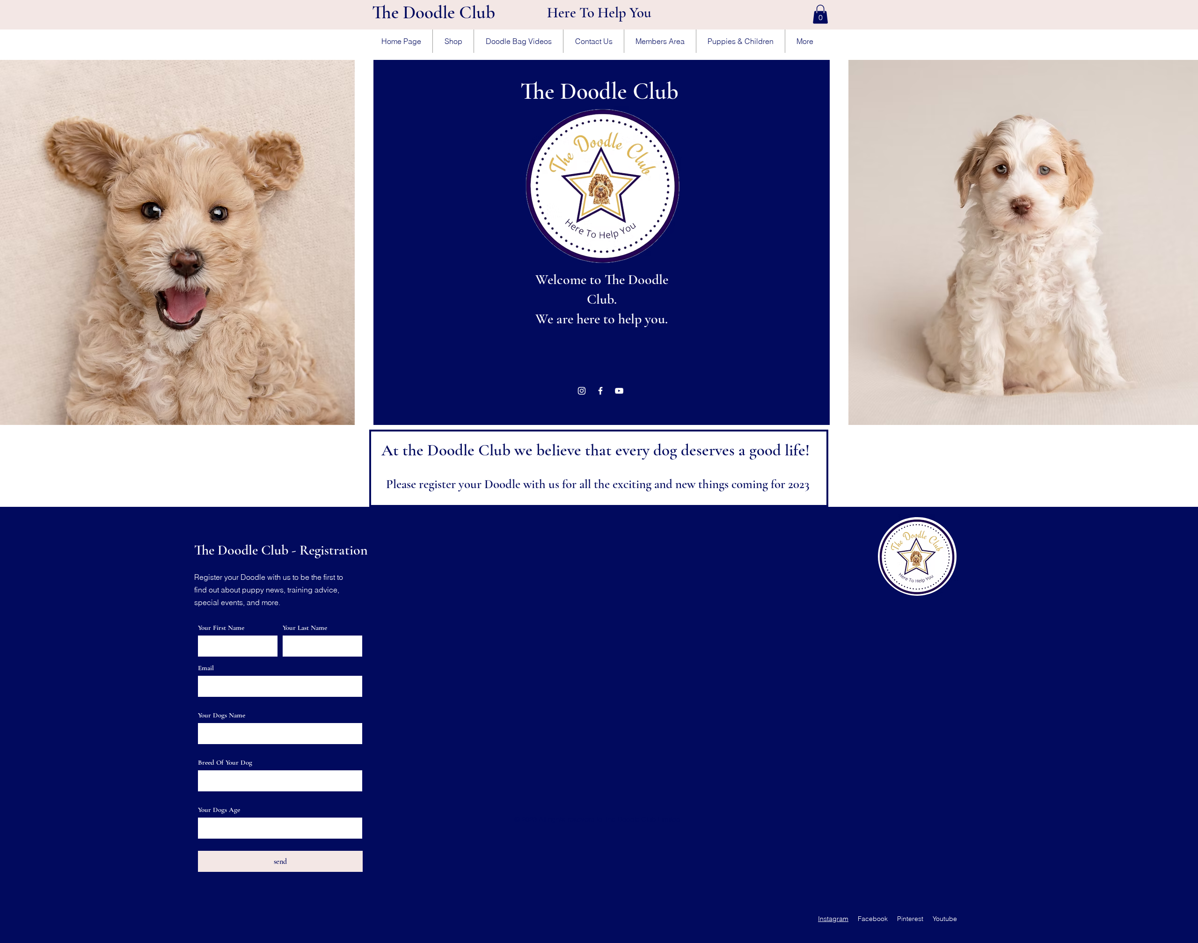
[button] (820, 14)
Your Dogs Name (221, 715)
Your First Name (221, 627)
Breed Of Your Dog (225, 762)
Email (206, 668)
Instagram (833, 918)
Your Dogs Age (219, 809)
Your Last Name (305, 627)
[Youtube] (619, 391)
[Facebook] (600, 391)
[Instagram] (582, 391)
